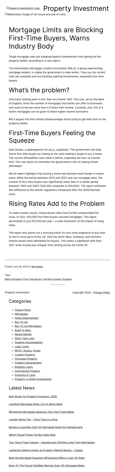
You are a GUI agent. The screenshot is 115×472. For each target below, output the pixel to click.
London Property (25, 354)
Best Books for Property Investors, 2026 (33, 396)
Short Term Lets (24, 338)
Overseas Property (26, 358)
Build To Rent (23, 330)
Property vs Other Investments (33, 379)
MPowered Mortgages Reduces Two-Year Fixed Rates (41, 411)
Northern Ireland (52, 279)
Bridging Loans (24, 366)
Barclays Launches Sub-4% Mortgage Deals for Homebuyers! (46, 427)
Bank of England (13, 279)
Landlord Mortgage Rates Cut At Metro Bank (35, 404)
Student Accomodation (29, 342)
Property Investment (17, 292)
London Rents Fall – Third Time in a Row (33, 419)
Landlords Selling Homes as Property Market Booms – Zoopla (46, 450)
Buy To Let (21, 322)
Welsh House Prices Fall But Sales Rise (32, 434)
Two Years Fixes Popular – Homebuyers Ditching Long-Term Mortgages (52, 442)
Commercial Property (27, 371)
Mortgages (37, 266)
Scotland (67, 279)
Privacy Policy (102, 292)
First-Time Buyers (32, 279)
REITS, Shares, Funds (28, 350)
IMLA (52, 149)
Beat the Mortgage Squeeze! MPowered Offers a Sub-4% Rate (46, 457)
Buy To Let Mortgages (28, 326)
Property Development (28, 362)
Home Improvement (26, 318)
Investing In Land (25, 375)
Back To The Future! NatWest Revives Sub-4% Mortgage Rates (47, 465)
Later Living (22, 346)
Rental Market (23, 334)
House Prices (23, 309)
